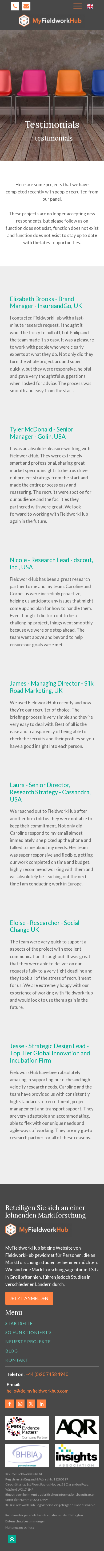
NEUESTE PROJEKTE (28, 1341)
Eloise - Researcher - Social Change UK (44, 926)
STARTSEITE (19, 1323)
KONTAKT (17, 1359)
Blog (11, 1350)
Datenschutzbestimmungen (25, 1521)
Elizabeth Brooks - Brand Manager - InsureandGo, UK (46, 302)
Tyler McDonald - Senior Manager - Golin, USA (41, 433)
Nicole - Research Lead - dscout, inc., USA (51, 563)
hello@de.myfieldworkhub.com (38, 1391)
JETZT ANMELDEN (29, 1298)
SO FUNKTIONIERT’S (28, 1332)
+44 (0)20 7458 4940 (47, 1374)
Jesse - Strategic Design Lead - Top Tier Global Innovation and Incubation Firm (50, 1053)
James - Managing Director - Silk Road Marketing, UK (52, 687)
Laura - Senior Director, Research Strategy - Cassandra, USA (50, 792)
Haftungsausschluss (19, 1527)
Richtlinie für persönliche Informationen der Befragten (44, 1515)
